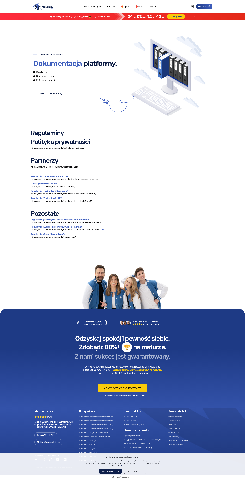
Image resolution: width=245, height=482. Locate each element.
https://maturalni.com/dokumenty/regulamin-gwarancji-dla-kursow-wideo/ (66, 222)
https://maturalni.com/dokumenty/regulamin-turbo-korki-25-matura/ (63, 193)
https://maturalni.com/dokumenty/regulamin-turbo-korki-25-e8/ (61, 201)
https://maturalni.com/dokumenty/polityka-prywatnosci (57, 148)
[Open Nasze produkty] (100, 6)
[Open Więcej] (156, 6)
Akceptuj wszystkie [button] (110, 471)
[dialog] (122, 467)
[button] (122, 477)
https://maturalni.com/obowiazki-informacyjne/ (53, 186)
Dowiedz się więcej (127, 466)
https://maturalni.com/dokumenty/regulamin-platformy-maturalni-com (64, 179)
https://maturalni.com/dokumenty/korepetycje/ (53, 237)
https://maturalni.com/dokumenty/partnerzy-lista (54, 166)
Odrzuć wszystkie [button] (135, 471)
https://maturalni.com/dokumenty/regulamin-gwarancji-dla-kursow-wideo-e (66, 229)
